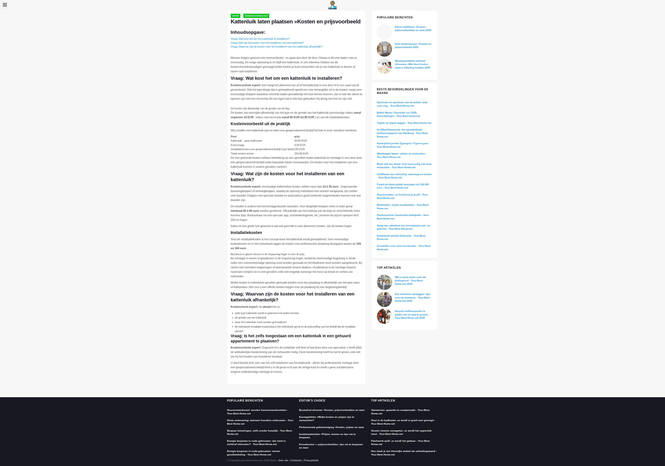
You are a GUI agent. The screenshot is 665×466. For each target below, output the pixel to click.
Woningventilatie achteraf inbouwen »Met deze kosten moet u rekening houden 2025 (412, 64)
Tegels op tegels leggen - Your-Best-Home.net (404, 122)
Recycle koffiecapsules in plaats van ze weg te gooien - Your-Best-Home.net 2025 (412, 314)
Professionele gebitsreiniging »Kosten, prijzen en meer (331, 427)
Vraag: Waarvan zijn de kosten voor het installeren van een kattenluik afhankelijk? (276, 46)
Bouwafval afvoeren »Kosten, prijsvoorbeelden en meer (332, 410)
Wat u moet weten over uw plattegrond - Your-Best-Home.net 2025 (410, 280)
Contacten (296, 460)
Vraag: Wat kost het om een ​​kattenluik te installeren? (260, 38)
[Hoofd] (332, 4)
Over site (283, 460)
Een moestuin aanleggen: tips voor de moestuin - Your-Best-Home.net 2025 (412, 297)
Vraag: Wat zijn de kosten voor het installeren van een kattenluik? (267, 42)
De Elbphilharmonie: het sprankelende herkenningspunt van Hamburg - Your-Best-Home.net (402, 133)
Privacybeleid (311, 460)
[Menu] (5, 5)
